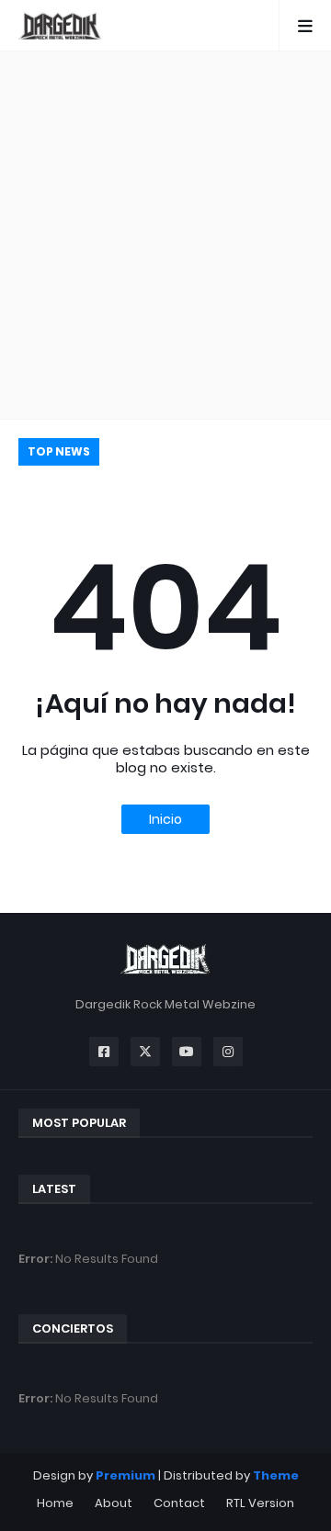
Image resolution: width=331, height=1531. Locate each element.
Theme (276, 1475)
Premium (125, 1475)
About (113, 1503)
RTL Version (260, 1503)
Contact (179, 1503)
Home (55, 1503)
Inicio (165, 819)
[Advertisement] (165, 235)
